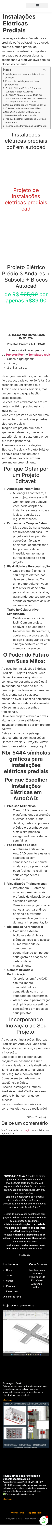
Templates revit (39, 354)
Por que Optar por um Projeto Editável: (25, 105)
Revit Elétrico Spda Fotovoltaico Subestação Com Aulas (21, 1477)
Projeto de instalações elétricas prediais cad (22, 83)
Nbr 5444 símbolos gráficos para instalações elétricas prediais (22, 114)
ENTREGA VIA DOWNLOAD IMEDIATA (28, 98)
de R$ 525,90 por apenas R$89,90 (23, 95)
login (27, 1130)
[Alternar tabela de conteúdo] (44, 70)
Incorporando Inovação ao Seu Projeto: (26, 126)
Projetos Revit (16, 354)
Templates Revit (33, 1512)
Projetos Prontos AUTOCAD (23, 101)
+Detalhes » (7, 1400)
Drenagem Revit (12, 1383)
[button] (37, 5)
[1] (44, 1522)
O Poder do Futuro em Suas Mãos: (23, 108)
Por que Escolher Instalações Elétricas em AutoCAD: (25, 120)
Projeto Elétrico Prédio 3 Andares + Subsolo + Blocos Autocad (24, 90)
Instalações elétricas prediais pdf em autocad (24, 76)
